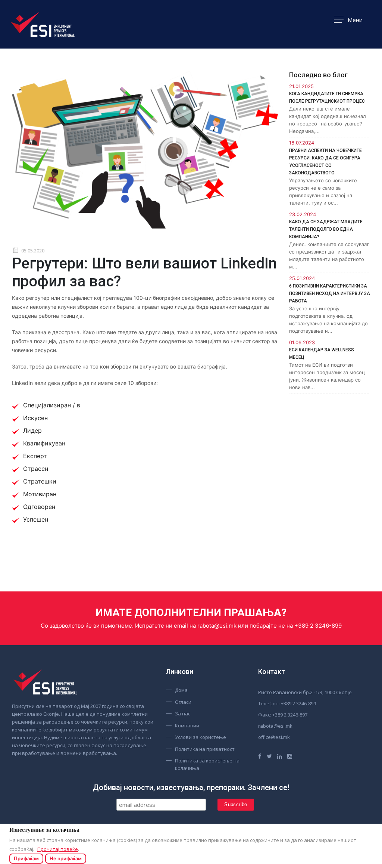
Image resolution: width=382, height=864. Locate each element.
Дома (181, 690)
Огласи (183, 702)
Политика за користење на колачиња (207, 764)
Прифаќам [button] (26, 858)
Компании (187, 725)
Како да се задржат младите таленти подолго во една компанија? (326, 229)
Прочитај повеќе (57, 849)
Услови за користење (200, 737)
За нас (182, 713)
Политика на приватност (205, 749)
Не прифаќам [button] (66, 858)
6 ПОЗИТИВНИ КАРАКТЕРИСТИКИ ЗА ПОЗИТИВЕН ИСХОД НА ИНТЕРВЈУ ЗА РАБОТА (329, 293)
